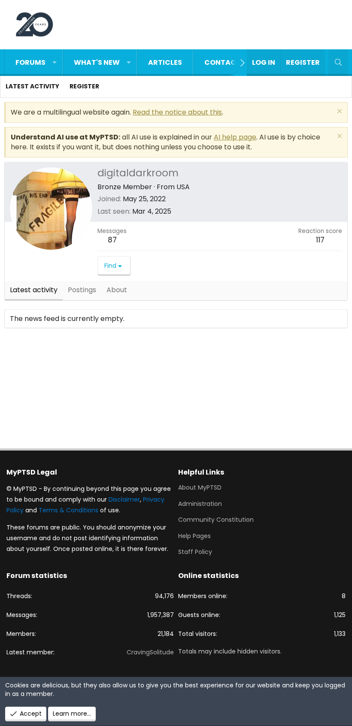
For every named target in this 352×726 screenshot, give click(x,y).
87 (112, 240)
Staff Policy (195, 552)
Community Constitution (216, 519)
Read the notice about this (177, 112)
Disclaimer (124, 499)
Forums (30, 62)
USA (183, 187)
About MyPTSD (200, 488)
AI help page (235, 137)
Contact (222, 62)
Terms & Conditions (68, 510)
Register (84, 86)
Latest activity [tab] (34, 290)
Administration (200, 503)
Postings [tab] (82, 290)
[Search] (338, 62)
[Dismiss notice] (338, 112)
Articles (165, 62)
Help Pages (194, 536)
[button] (54, 62)
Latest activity (32, 86)
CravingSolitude (150, 652)
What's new (97, 62)
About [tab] (116, 290)
